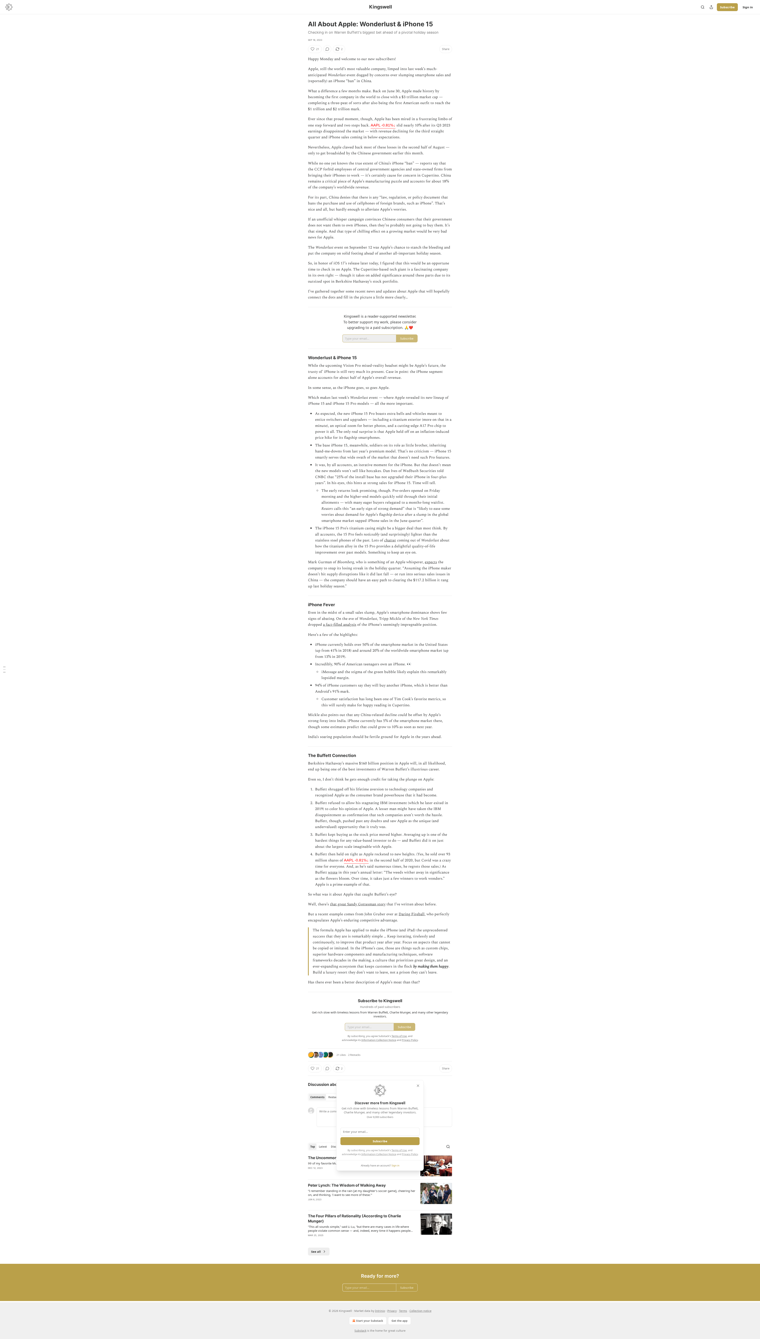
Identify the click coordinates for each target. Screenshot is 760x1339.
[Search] (703, 7)
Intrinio (380, 1311)
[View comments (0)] (327, 49)
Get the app (399, 1321)
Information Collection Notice (378, 1154)
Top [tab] (312, 1146)
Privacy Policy (410, 1154)
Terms (403, 1311)
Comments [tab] (317, 1097)
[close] (418, 1086)
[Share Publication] (711, 7)
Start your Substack (369, 1321)
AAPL (383, 125)
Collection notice (420, 1311)
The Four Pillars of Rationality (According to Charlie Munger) (354, 1218)
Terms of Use (399, 1150)
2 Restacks (354, 1055)
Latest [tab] (323, 1146)
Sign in (748, 7)
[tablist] (325, 1097)
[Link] (302, 358)
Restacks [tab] (334, 1097)
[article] (380, 1195)
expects (431, 562)
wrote (332, 872)
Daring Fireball (412, 914)
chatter (390, 540)
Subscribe (727, 7)
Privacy (392, 1311)
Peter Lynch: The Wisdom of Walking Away (347, 1185)
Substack (360, 1330)
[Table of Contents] (4, 669)
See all (316, 1252)
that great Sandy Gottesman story (358, 904)
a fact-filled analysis (339, 625)
